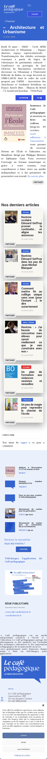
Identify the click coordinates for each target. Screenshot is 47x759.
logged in (25, 443)
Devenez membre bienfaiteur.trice (30, 482)
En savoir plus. (35, 176)
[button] (43, 705)
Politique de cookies (22, 755)
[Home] (15, 17)
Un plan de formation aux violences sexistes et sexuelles (31, 378)
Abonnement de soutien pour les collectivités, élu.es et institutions (30, 525)
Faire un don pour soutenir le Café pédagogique (30, 496)
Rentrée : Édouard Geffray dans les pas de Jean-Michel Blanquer (31, 262)
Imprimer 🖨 (23, 98)
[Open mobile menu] (30, 5)
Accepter (23, 735)
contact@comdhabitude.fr (18, 612)
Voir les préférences (23, 749)
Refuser (23, 742)
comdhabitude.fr (13, 615)
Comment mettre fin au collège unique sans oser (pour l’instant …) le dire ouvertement (31, 297)
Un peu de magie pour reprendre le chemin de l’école (31, 409)
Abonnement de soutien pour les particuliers (30, 510)
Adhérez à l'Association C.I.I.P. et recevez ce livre (30, 468)
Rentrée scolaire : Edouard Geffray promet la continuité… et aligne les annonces (31, 226)
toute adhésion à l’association (38, 137)
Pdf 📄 (39, 98)
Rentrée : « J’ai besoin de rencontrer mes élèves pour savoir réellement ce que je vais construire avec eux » (31, 339)
